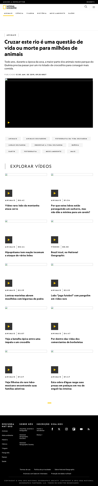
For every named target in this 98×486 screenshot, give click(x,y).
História (42, 13)
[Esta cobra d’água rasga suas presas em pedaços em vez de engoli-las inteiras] (72, 361)
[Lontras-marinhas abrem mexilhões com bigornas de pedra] (26, 275)
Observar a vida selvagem (49, 145)
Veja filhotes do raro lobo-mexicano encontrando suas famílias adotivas (21, 385)
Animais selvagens (36, 138)
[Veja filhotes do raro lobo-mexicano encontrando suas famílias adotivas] (26, 361)
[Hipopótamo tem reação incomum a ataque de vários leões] (26, 231)
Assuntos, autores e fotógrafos (27, 429)
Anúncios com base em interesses (35, 474)
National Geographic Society (27, 443)
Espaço (4, 457)
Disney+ (91, 2)
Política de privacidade (42, 469)
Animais (8, 13)
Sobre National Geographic (65, 469)
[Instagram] (67, 430)
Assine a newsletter (14, 2)
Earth (12, 151)
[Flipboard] (75, 430)
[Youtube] (82, 430)
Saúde (71, 13)
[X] (60, 430)
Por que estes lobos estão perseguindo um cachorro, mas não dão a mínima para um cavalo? (70, 208)
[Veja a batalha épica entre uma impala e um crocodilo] (26, 318)
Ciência (19, 13)
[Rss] (89, 430)
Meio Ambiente (57, 13)
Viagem (30, 13)
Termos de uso (25, 469)
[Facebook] (53, 430)
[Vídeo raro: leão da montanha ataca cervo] (26, 185)
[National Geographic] (4, 7)
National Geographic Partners (24, 436)
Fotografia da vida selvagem (71, 138)
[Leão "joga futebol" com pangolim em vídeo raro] (72, 275)
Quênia (75, 145)
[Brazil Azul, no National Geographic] (72, 231)
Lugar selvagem (17, 145)
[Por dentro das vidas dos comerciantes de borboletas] (72, 318)
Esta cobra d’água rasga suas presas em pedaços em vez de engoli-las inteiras (68, 385)
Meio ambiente (7, 435)
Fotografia (30, 151)
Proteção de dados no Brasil (61, 474)
